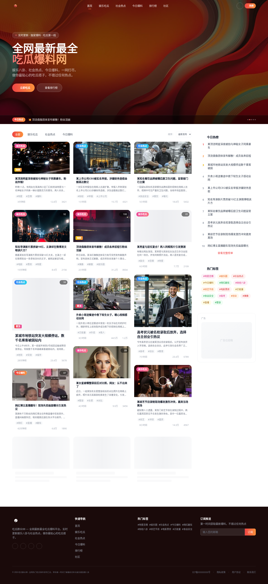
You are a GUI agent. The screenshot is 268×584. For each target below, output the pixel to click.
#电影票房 (224, 289)
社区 (165, 5)
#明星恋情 (208, 276)
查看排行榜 (51, 87)
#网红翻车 (224, 282)
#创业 (234, 295)
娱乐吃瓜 (104, 5)
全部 (17, 134)
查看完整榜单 (225, 253)
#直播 (206, 302)
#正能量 (239, 289)
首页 (89, 5)
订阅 (250, 532)
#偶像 (245, 295)
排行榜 (153, 5)
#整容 (218, 302)
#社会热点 (238, 276)
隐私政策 (221, 572)
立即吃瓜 (25, 87)
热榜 (251, 5)
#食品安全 (208, 295)
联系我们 (251, 572)
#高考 (222, 295)
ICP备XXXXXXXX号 (201, 572)
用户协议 (236, 572)
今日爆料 (137, 5)
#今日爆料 (208, 282)
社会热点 (121, 5)
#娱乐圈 (223, 276)
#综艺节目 (208, 289)
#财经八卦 (240, 282)
